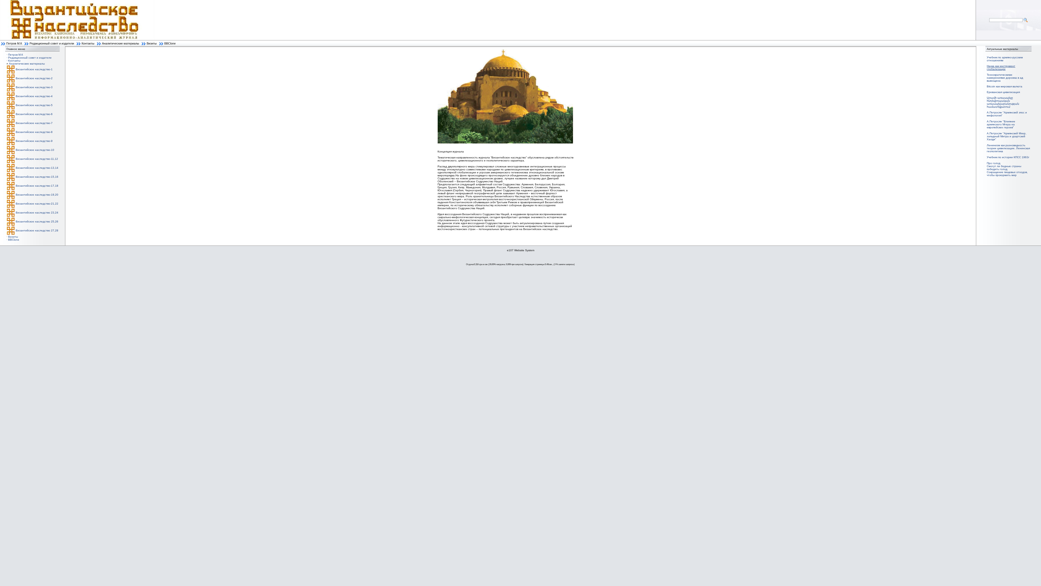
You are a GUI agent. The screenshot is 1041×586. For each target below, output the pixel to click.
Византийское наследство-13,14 (37, 167)
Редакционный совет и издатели (52, 43)
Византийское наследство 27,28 (37, 230)
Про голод (993, 163)
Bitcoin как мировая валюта (1004, 86)
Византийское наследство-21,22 (37, 203)
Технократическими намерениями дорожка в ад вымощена (1005, 77)
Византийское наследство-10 (35, 149)
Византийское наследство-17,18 (37, 185)
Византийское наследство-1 (34, 69)
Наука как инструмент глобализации (1001, 68)
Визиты (152, 43)
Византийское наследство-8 (34, 131)
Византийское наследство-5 (34, 105)
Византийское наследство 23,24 (37, 212)
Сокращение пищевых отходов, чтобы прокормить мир (1007, 174)
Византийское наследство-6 (34, 114)
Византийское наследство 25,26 (37, 221)
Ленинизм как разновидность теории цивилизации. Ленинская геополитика (1008, 148)
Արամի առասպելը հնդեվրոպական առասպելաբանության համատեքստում (1003, 102)
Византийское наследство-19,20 (37, 194)
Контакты (88, 43)
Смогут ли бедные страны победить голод (1004, 168)
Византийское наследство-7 (34, 123)
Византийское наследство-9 (34, 140)
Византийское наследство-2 (34, 78)
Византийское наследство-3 (34, 87)
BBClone (170, 43)
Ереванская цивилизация (1003, 92)
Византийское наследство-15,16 (37, 176)
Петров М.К (14, 43)
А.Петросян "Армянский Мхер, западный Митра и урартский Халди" (1006, 136)
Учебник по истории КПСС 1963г (1008, 157)
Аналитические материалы (120, 43)
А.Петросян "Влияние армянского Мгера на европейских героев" (1001, 124)
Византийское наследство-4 (34, 96)
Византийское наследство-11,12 (37, 158)
